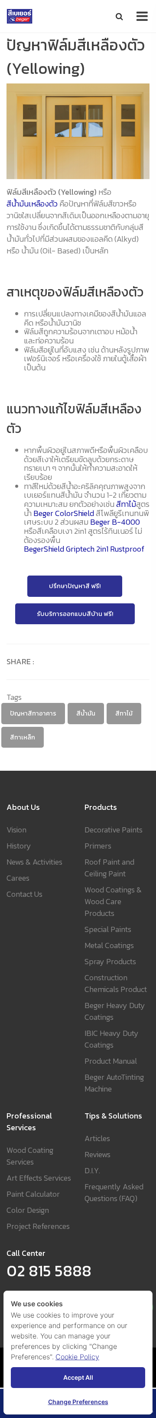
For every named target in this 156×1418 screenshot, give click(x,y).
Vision (16, 829)
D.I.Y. (92, 1170)
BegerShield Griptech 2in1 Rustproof (84, 549)
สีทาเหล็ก (22, 737)
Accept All (78, 1377)
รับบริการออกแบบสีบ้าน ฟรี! (75, 614)
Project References (38, 1226)
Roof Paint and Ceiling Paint (109, 867)
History (18, 846)
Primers (97, 846)
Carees (17, 878)
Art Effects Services (38, 1178)
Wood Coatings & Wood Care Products (113, 901)
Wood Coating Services (29, 1156)
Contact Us (24, 894)
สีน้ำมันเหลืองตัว (32, 204)
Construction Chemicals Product (115, 983)
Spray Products (110, 961)
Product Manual (110, 1061)
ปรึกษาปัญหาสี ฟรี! (75, 586)
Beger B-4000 (115, 522)
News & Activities (34, 862)
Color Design (27, 1210)
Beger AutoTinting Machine (114, 1083)
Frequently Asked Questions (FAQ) (113, 1192)
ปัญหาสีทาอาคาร (33, 713)
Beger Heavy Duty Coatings (114, 1011)
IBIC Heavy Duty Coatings (111, 1039)
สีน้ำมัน (85, 713)
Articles (97, 1138)
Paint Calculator (33, 1194)
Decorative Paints (113, 829)
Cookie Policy (77, 1356)
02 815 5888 (48, 1270)
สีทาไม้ (126, 504)
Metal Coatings (109, 945)
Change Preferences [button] (78, 1401)
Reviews (97, 1154)
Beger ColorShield (63, 513)
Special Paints (107, 929)
